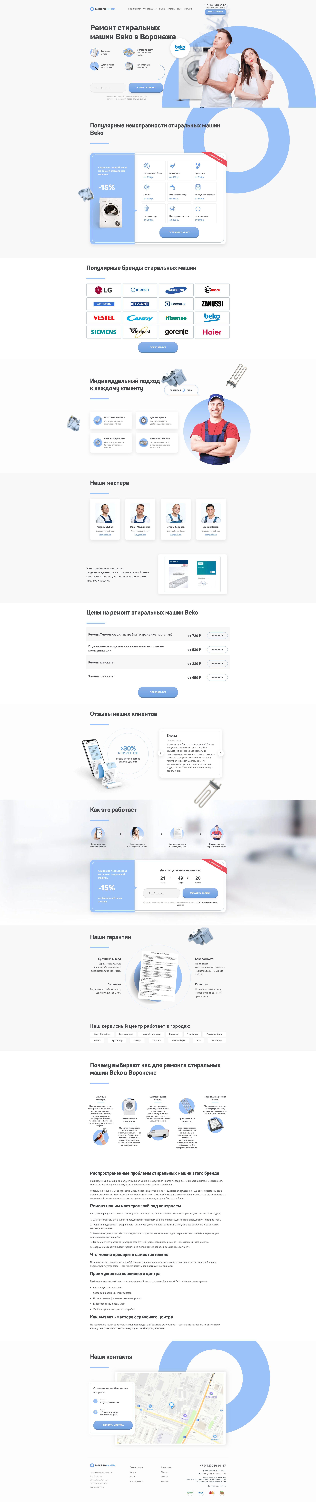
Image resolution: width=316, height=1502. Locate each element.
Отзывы (164, 1477)
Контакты (188, 9)
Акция (132, 1477)
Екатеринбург (126, 1034)
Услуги (162, 9)
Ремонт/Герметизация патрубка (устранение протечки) (130, 634)
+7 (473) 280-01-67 (215, 5)
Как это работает (137, 1481)
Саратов (157, 1040)
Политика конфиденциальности (101, 1472)
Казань (97, 1040)
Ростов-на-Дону (214, 1034)
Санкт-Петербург (102, 1034)
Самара (137, 1040)
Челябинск (192, 1034)
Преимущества (134, 9)
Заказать (217, 635)
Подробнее (105, 534)
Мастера (171, 9)
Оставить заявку (146, 87)
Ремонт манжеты (101, 662)
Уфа (199, 1040)
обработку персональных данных (132, 99)
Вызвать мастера (215, 12)
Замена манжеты (101, 676)
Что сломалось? (150, 9)
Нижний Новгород (151, 1034)
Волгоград (217, 1040)
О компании (166, 1467)
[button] (161, 753)
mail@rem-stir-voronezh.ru (214, 1474)
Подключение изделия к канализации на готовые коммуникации (126, 648)
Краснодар (117, 1040)
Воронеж (173, 1034)
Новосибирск (178, 1040)
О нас (179, 9)
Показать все (158, 347)
